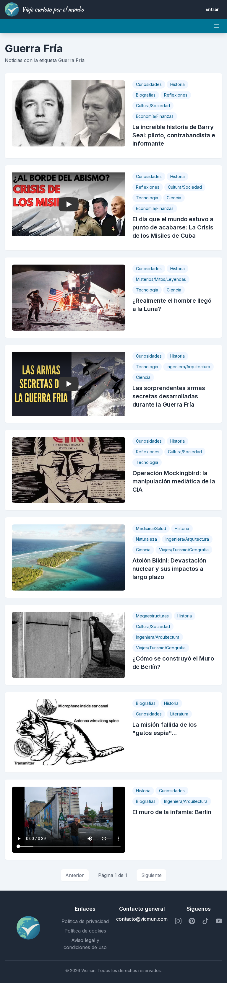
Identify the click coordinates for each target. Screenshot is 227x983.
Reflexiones (175, 94)
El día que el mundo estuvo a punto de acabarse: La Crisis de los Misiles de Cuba (172, 227)
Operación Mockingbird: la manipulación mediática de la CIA (173, 481)
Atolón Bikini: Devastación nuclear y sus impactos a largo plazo (169, 569)
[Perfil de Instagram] (178, 921)
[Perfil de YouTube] (219, 921)
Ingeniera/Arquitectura (188, 366)
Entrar (212, 9)
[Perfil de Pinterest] (192, 921)
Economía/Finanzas (155, 116)
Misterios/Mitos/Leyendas (161, 279)
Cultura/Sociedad (153, 105)
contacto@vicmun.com (142, 919)
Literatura (179, 713)
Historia (177, 84)
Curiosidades (149, 84)
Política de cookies (85, 931)
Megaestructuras (152, 615)
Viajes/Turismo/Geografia (184, 549)
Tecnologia (147, 197)
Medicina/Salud (151, 528)
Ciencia (174, 197)
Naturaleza (146, 539)
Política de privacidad (85, 921)
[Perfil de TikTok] (205, 921)
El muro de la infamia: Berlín (171, 812)
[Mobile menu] (216, 26)
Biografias (145, 94)
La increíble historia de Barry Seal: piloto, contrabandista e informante (173, 135)
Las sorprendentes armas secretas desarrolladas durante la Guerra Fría (168, 396)
